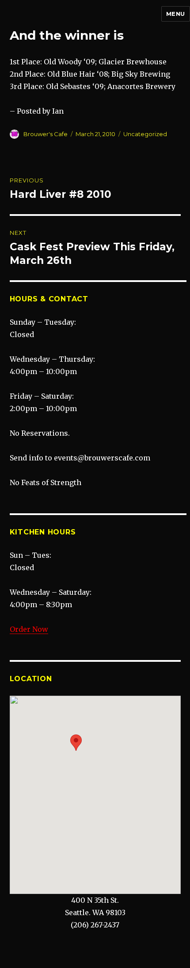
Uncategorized (145, 133)
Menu (175, 13)
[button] (76, 742)
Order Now (29, 629)
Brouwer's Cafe (45, 133)
